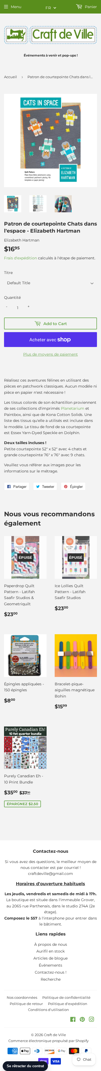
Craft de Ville (55, 1035)
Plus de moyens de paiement (50, 354)
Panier (90, 6)
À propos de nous (50, 944)
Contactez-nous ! (51, 972)
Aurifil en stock (50, 951)
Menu (16, 6)
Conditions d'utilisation (48, 1009)
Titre (8, 272)
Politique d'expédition (67, 1003)
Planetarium (72, 408)
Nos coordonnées (22, 997)
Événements (50, 965)
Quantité (12, 297)
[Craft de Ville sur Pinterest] (82, 1020)
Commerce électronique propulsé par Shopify (48, 1041)
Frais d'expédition (20, 258)
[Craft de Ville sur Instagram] (91, 1020)
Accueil (10, 77)
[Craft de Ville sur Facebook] (73, 1020)
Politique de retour (26, 1003)
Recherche (51, 979)
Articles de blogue (50, 958)
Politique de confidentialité (66, 997)
